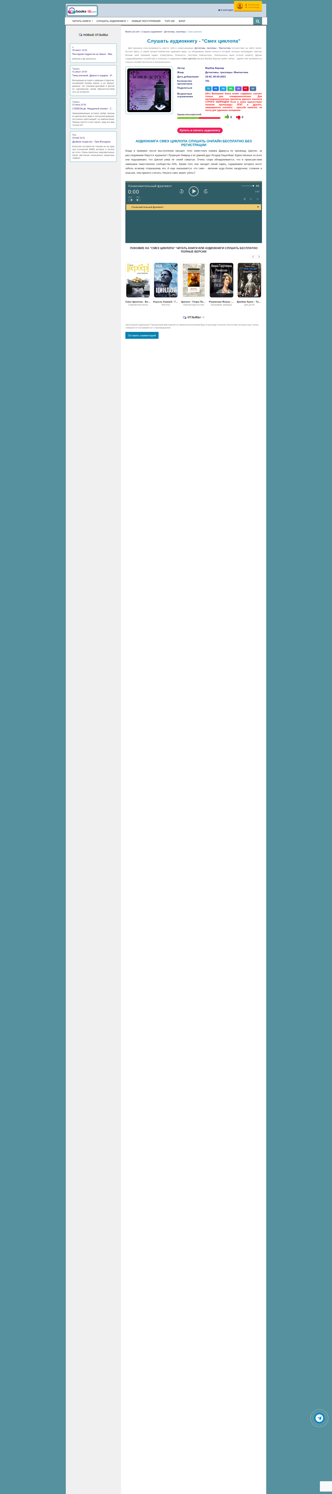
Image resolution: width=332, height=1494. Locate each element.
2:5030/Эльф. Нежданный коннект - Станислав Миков (93, 108)
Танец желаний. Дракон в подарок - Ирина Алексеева (93, 75)
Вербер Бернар (214, 68)
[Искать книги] (257, 21)
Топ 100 (170, 21)
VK (252, 88)
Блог (182, 21)
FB (215, 88)
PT (245, 88)
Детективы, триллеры (206, 48)
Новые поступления (146, 21)
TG (208, 88)
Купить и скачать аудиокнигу (200, 130)
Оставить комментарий (142, 335)
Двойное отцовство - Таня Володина (91, 141)
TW (223, 88)
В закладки (226, 10)
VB (238, 88)
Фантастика (225, 48)
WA (230, 88)
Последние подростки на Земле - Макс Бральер (93, 54)
